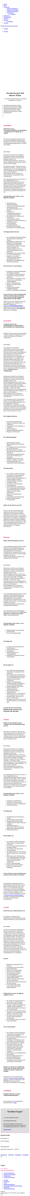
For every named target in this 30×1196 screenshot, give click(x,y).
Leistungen (6, 7)
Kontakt (6, 23)
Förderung (13, 14)
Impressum (6, 1187)
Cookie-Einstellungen (9, 1188)
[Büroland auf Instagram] (18, 1154)
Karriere (6, 20)
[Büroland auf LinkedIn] (25, 1154)
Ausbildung (10, 21)
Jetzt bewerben (7, 1129)
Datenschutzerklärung (9, 1184)
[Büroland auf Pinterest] (11, 1154)
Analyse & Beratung (12, 8)
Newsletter (6, 1181)
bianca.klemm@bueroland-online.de (14, 895)
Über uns (6, 18)
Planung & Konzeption (13, 10)
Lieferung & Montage (12, 11)
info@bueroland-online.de (7, 1170)
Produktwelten (7, 17)
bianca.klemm (13, 305)
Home (5, 4)
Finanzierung (10, 12)
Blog (5, 5)
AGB (5, 1183)
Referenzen (7, 15)
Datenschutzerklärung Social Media (13, 1186)
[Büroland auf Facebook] (4, 1154)
